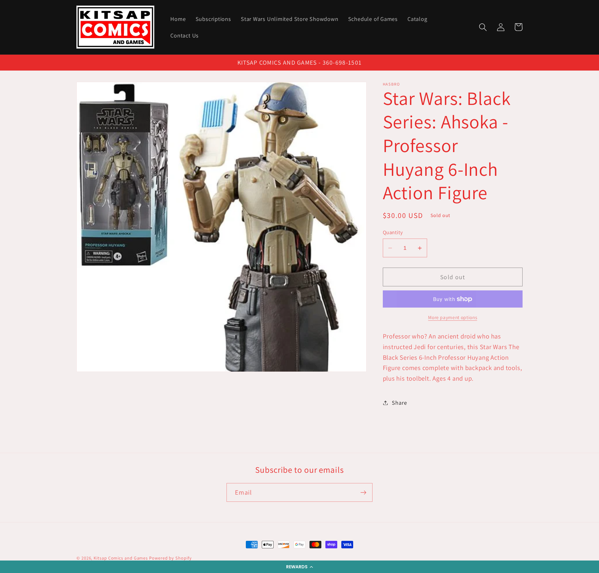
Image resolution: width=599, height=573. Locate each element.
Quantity (393, 232)
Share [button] (399, 402)
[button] (299, 567)
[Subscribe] (363, 492)
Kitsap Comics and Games (121, 558)
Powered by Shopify (170, 558)
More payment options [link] (452, 317)
